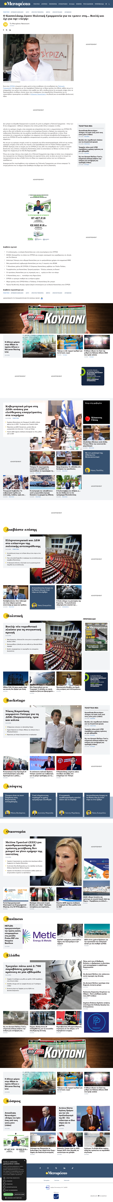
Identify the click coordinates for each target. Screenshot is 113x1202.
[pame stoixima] (56, 318)
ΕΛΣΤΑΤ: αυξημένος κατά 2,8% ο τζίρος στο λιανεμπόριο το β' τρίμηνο (69, 942)
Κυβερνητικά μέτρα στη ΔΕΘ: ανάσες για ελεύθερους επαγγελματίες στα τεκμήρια (23, 411)
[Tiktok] (72, 1168)
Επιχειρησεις (63, 4)
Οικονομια (53, 4)
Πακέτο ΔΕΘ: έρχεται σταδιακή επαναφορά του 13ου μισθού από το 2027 (68, 905)
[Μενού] (106, 4)
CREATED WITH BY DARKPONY (98, 1196)
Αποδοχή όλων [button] (8, 1194)
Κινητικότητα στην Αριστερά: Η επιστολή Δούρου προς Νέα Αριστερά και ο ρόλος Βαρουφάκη (14, 775)
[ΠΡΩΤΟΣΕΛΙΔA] (96, 636)
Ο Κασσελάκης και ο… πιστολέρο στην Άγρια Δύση (23, 275)
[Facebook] (40, 1168)
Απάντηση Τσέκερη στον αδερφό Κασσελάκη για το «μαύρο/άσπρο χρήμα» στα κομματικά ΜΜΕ (38, 260)
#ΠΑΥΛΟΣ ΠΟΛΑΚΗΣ (57, 12)
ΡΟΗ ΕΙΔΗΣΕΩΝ (88, 4)
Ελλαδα (71, 4)
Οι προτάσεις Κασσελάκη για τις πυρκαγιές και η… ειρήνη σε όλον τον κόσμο (32, 272)
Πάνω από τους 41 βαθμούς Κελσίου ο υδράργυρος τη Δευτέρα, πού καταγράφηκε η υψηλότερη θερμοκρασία (96, 964)
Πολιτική (14, 616)
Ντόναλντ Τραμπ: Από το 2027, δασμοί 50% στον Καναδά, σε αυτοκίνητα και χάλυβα (68, 1150)
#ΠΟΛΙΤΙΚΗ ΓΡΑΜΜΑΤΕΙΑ (38, 12)
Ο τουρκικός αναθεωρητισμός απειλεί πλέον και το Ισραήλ (69, 797)
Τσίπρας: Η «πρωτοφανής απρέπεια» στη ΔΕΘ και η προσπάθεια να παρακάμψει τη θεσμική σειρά (41, 470)
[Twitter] (56, 1168)
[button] (14, 1198)
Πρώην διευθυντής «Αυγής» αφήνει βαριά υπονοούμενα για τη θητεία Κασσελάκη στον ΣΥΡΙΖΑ (38, 284)
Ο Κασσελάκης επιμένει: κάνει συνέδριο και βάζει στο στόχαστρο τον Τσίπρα (67, 774)
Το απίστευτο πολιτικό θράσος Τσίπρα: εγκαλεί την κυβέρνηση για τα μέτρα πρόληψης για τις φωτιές (41, 775)
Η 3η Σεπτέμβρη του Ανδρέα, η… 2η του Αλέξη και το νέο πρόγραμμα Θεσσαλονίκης (68, 493)
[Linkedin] (10, 30)
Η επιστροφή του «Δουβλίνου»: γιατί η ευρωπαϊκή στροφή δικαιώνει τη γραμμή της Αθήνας (41, 493)
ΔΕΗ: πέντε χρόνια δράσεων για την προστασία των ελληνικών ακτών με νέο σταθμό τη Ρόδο (96, 942)
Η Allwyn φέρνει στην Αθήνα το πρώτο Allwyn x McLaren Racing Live (12, 347)
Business (14, 919)
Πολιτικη (36, 4)
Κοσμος (79, 4)
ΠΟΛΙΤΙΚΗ (6, 12)
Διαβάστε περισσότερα (16, 1174)
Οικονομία (16, 831)
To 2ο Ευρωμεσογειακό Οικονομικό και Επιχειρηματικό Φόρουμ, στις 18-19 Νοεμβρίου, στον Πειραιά (14, 906)
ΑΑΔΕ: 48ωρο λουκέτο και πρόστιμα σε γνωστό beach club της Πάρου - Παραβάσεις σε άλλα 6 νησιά (96, 900)
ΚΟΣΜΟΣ (86, 136)
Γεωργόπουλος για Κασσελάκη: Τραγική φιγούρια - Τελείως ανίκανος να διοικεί (32, 269)
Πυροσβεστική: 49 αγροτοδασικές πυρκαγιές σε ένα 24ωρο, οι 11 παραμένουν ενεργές (69, 1029)
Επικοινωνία (66, 1180)
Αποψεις (44, 4)
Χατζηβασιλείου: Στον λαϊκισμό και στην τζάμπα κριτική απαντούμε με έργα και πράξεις (14, 603)
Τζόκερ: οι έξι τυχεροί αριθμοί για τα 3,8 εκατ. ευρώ (69, 352)
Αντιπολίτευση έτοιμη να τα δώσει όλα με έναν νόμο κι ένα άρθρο (42, 590)
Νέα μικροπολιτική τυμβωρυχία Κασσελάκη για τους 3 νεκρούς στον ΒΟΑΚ (31, 263)
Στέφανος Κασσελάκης (38, 94)
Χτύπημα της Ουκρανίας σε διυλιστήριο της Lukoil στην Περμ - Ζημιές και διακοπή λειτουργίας (43, 1150)
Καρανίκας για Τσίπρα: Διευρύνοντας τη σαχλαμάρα (22, 734)
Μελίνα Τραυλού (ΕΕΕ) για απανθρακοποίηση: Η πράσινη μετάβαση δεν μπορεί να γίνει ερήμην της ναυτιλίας (23, 848)
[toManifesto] (17, 4)
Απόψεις (14, 786)
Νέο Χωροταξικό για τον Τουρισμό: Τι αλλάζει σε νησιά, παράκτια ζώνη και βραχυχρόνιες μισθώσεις (42, 690)
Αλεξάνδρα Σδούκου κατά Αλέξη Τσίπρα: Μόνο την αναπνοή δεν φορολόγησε (95, 444)
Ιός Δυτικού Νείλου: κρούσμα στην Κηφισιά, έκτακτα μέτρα (96, 984)
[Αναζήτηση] (109, 4)
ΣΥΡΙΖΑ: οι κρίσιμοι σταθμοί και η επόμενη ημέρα (23, 278)
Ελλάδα (13, 955)
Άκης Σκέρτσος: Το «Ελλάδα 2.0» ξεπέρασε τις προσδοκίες (68, 468)
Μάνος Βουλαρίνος (18, 813)
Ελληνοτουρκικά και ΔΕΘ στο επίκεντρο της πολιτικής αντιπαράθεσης (22, 543)
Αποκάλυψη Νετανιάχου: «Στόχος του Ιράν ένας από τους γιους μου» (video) (91, 132)
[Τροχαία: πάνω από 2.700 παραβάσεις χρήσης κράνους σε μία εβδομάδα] (56, 985)
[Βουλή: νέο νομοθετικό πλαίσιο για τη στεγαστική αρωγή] (56, 645)
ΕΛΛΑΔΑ (86, 153)
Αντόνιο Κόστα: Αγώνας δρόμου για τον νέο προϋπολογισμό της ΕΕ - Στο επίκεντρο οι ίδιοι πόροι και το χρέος (67, 1116)
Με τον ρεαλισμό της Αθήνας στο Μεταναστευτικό (94, 455)
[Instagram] (48, 1168)
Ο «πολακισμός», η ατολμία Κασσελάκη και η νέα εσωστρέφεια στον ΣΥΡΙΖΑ (32, 252)
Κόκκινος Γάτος (96, 418)
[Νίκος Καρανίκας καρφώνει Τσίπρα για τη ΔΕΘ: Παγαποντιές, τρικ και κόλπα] (56, 730)
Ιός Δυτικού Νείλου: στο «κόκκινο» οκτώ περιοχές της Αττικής (96, 975)
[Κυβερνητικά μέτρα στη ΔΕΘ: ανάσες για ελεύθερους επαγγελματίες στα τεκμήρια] (56, 425)
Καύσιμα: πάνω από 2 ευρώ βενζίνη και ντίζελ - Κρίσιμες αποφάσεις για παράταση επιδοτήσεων (40, 906)
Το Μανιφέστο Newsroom (19, 24)
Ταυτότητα (56, 1180)
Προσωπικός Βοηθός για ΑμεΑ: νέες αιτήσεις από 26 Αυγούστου (68, 688)
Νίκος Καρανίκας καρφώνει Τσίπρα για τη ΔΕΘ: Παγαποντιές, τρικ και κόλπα (22, 715)
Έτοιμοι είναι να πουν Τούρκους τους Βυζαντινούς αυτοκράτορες (14, 798)
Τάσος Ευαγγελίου (44, 605)
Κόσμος (13, 1101)
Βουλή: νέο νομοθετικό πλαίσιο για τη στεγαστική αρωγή (90, 141)
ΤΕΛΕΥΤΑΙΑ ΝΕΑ (85, 126)
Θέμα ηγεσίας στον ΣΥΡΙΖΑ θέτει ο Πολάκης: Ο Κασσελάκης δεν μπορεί (30, 281)
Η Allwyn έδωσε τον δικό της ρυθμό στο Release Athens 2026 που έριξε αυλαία (96, 353)
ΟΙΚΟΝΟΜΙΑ (65, 607)
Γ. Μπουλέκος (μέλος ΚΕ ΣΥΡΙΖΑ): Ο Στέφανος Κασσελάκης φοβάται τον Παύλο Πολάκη (35, 266)
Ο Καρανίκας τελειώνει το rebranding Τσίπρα (20, 727)
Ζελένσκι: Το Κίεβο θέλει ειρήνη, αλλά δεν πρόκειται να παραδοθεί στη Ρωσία (97, 1150)
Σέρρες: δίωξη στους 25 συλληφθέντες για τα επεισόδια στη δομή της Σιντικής (41, 1029)
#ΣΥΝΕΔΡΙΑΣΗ (68, 12)
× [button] (24, 1160)
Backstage (15, 700)
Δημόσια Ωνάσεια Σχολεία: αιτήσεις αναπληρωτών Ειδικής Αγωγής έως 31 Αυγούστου (96, 1005)
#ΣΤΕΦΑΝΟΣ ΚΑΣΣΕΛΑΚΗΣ (17, 12)
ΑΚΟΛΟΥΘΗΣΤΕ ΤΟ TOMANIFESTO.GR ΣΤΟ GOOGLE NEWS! (21, 298)
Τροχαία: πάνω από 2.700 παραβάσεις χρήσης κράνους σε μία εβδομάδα (91, 149)
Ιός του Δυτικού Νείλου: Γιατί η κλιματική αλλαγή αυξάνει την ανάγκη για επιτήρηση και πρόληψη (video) (90, 160)
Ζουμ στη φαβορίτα (93, 403)
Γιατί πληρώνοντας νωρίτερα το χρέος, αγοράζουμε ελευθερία (42, 797)
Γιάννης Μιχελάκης (72, 813)
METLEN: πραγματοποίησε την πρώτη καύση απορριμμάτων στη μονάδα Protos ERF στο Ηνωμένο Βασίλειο (13, 934)
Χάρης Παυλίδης (97, 470)
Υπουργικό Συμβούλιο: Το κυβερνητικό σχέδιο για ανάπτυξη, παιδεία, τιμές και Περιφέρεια (13, 494)
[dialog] (14, 1179)
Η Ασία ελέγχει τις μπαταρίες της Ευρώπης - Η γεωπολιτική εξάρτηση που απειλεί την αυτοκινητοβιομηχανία (68, 604)
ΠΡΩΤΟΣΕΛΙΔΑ (99, 4)
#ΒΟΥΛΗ (48, 12)
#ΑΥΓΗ (27, 12)
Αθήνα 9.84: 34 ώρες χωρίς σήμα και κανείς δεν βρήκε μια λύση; (15, 688)
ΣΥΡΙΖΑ (12, 86)
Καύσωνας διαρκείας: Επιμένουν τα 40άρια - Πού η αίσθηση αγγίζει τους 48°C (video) (96, 994)
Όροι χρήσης (46, 1180)
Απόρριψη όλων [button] (19, 1194)
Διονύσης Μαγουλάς (45, 813)
